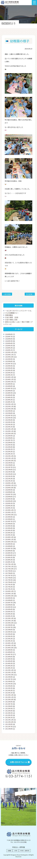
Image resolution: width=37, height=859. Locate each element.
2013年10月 (9, 675)
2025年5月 (9, 366)
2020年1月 (9, 508)
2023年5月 (9, 418)
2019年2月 (9, 532)
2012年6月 (9, 706)
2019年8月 (9, 519)
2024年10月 (9, 381)
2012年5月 (9, 708)
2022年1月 (9, 454)
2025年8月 (9, 361)
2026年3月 (9, 345)
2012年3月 (9, 713)
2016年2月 (9, 614)
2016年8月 (9, 600)
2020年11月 (9, 485)
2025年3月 (9, 370)
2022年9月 (9, 436)
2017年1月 (9, 589)
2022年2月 (9, 451)
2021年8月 (9, 465)
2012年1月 (9, 717)
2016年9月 (9, 598)
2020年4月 (9, 501)
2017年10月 (9, 569)
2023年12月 (9, 404)
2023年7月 (9, 415)
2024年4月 (9, 395)
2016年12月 (9, 591)
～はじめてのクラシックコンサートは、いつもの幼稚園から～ (18, 311)
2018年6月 (9, 551)
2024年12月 (9, 377)
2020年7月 (9, 494)
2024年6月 (9, 390)
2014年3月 (9, 663)
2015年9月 (9, 625)
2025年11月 (9, 354)
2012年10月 (9, 699)
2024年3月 (9, 397)
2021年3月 (9, 476)
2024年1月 (9, 402)
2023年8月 (9, 413)
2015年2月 (9, 638)
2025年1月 (9, 375)
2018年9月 (9, 544)
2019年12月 (9, 510)
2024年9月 (9, 384)
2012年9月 (9, 702)
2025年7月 (9, 363)
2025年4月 (9, 368)
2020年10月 (9, 487)
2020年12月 (9, 483)
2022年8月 (9, 438)
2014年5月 (9, 659)
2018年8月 (9, 546)
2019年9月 (9, 517)
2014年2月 (9, 665)
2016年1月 (9, 616)
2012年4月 (9, 711)
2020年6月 (9, 496)
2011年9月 (9, 724)
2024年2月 (9, 400)
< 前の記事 (7, 294)
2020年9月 (9, 490)
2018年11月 (9, 539)
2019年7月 (9, 521)
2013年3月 (9, 688)
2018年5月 (9, 553)
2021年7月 (9, 467)
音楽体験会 (9, 315)
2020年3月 (9, 503)
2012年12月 (9, 695)
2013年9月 (9, 677)
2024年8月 (9, 386)
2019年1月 (9, 535)
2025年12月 (9, 352)
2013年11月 (9, 672)
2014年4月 (9, 661)
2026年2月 (9, 348)
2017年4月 (9, 582)
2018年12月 (9, 537)
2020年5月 (9, 499)
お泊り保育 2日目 (11, 317)
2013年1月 (9, 693)
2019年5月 (9, 526)
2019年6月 (9, 523)
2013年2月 (9, 690)
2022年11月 (9, 431)
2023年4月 (9, 420)
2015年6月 (9, 629)
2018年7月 (9, 548)
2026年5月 (9, 341)
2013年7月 (9, 679)
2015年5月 (9, 632)
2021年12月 (9, 456)
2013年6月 (9, 681)
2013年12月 (9, 670)
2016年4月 (9, 609)
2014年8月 (9, 652)
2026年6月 (9, 339)
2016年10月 (9, 596)
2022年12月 (9, 429)
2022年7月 (9, 440)
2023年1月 (9, 427)
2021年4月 (9, 474)
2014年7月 (9, 654)
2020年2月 (9, 505)
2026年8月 (9, 334)
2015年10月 (9, 623)
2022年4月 (9, 447)
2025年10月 (9, 357)
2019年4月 (9, 528)
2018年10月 (9, 542)
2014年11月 (9, 645)
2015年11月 (9, 620)
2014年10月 (9, 647)
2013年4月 (9, 686)
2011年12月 (9, 720)
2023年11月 (9, 406)
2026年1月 (9, 350)
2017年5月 (9, 580)
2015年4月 (9, 634)
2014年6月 (9, 656)
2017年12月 (9, 564)
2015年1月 (9, 641)
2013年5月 (9, 684)
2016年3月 (9, 611)
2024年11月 (9, 379)
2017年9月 (9, 571)
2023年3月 (9, 422)
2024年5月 (9, 393)
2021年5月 (9, 472)
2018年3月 (9, 557)
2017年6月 (9, 578)
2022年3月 (9, 449)
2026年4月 (9, 343)
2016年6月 (9, 605)
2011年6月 (9, 729)
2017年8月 (9, 573)
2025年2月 (9, 372)
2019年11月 (9, 512)
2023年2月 (9, 424)
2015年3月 (9, 636)
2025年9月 (9, 359)
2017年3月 (9, 584)
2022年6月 (9, 442)
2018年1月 (9, 562)
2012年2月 (9, 715)
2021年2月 (9, 478)
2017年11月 (9, 566)
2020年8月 (9, 492)
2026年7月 (9, 336)
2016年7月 (9, 602)
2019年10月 (9, 514)
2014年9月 (9, 650)
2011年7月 (9, 726)
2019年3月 (9, 530)
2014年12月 (9, 643)
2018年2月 (9, 560)
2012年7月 (9, 704)
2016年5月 (9, 607)
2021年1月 (9, 481)
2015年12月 (9, 618)
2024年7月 (9, 388)
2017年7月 (9, 575)
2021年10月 (9, 460)
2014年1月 (9, 668)
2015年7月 (9, 627)
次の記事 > (29, 294)
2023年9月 (9, 411)
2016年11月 (9, 593)
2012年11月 (9, 697)
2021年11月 (9, 458)
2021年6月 (9, 469)
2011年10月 (9, 722)
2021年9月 (9, 463)
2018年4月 (9, 555)
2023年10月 (9, 409)
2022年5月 (9, 445)
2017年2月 (9, 587)
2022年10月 (9, 433)
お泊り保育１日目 (11, 319)
